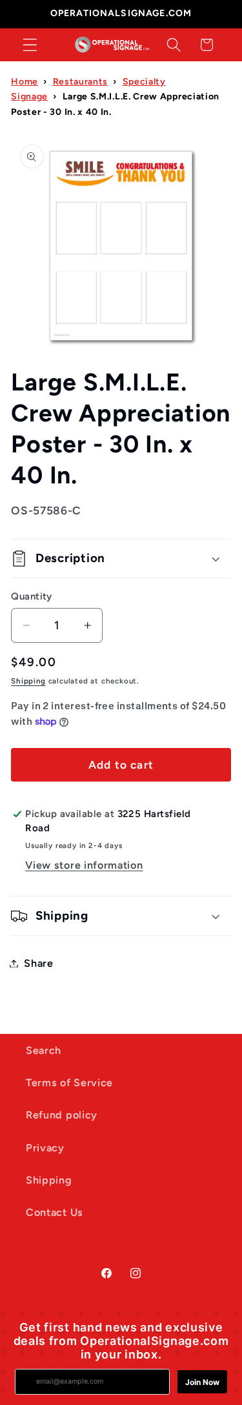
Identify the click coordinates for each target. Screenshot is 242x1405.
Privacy (45, 1148)
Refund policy (61, 1115)
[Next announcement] (217, 14)
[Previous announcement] (25, 14)
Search (43, 1050)
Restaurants (80, 81)
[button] (30, 44)
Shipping (28, 680)
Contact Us (54, 1212)
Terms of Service (69, 1082)
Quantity (31, 596)
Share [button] (38, 963)
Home (24, 81)
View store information (84, 865)
